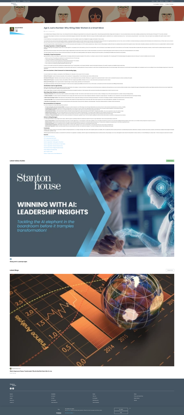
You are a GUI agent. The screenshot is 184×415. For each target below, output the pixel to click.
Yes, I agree (121, 409)
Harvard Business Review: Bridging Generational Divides (53, 147)
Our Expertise (53, 400)
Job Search (53, 396)
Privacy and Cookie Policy (138, 396)
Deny (121, 412)
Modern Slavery (136, 398)
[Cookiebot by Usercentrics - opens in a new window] (59, 413)
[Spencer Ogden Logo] (13, 384)
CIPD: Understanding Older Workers (50, 138)
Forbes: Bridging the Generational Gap (50, 149)
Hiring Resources (95, 400)
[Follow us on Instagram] (11, 388)
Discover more (170, 160)
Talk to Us (94, 396)
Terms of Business (96, 402)
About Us (11, 396)
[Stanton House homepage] (14, 4)
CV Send (52, 398)
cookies (69, 410)
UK (172, 1)
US (173, 1)
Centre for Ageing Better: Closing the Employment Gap (53, 145)
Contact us (166, 1)
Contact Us (12, 402)
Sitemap (135, 400)
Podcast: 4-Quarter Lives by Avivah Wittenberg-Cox (53, 153)
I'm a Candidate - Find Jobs (15, 1)
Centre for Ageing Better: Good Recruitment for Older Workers (54, 143)
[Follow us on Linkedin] (13, 388)
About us (153, 1)
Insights (157, 1)
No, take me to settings (69, 412)
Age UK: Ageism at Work (48, 151)
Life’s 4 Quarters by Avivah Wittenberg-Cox (51, 140)
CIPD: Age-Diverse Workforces (49, 136)
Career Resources (54, 402)
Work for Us (12, 400)
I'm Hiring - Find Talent (26, 1)
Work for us (161, 1)
